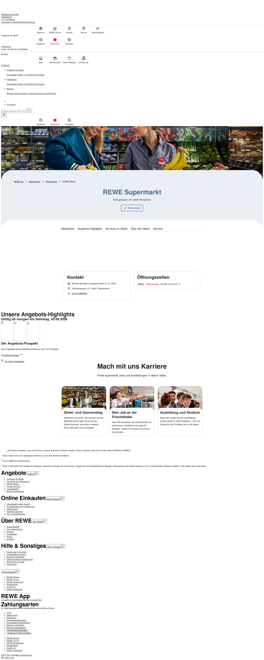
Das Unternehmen (14, 529)
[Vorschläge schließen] (4, 115)
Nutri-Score (12, 564)
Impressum (11, 618)
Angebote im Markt (15, 479)
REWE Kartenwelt (15, 582)
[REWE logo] (5, 65)
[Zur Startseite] (10, 5)
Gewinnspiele (13, 489)
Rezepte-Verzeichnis (15, 557)
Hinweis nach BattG (15, 625)
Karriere (10, 532)
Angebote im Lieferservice (18, 481)
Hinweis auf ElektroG (16, 627)
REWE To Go (13, 579)
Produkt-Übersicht (15, 511)
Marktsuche (34, 181)
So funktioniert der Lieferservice (21, 506)
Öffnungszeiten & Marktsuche (20, 559)
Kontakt (10, 539)
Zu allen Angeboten (14, 361)
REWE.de (19, 181)
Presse (9, 537)
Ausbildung (12, 534)
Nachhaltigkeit (13, 527)
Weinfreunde (12, 584)
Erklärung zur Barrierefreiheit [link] (19, 633)
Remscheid (51, 181)
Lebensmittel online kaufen (18, 504)
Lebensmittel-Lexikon (16, 554)
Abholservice (12, 509)
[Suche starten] (29, 110)
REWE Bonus (13, 484)
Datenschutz (12, 615)
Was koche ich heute (15, 562)
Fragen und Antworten (16, 552)
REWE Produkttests (15, 491)
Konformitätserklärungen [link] (17, 630)
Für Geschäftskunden (16, 514)
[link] (135, 72)
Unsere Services (14, 486)
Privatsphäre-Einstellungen (18, 623)
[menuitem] (41, 30)
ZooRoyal (11, 587)
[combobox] (14, 111)
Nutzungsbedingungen (16, 620)
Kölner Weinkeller (15, 589)
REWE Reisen (13, 577)
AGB (9, 613)
